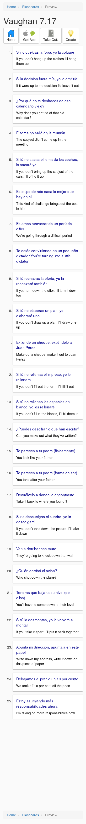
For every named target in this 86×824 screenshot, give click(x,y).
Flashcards (30, 6)
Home (11, 6)
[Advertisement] (43, 765)
